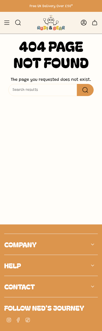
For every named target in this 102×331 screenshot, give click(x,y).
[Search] (85, 90)
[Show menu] (7, 22)
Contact (19, 286)
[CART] (94, 22)
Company (20, 244)
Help (12, 265)
